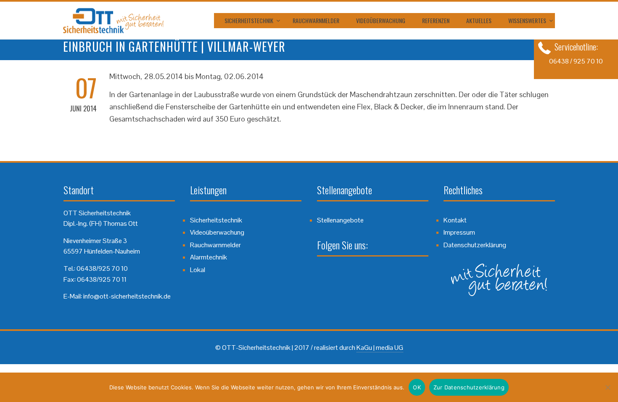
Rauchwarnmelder (316, 20)
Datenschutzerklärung (475, 245)
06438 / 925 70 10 (576, 61)
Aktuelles (478, 20)
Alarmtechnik (208, 257)
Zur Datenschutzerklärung (468, 387)
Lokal (197, 269)
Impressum (459, 232)
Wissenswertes (527, 20)
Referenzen (435, 20)
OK (417, 387)
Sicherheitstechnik (248, 20)
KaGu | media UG (380, 347)
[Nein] (607, 387)
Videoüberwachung (380, 20)
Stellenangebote (340, 220)
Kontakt (455, 220)
